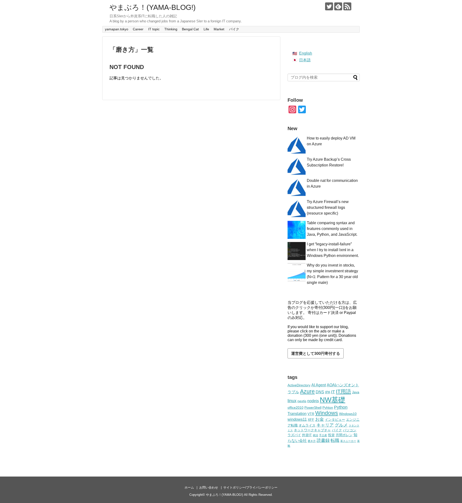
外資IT (307, 435)
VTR (311, 414)
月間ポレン (344, 435)
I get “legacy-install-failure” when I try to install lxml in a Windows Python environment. (333, 250)
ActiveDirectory (299, 385)
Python (340, 407)
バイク (234, 29)
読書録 (323, 440)
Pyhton (327, 407)
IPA (327, 392)
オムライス (307, 425)
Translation (297, 413)
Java (355, 392)
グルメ (341, 425)
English (305, 53)
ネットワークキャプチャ (312, 430)
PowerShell (312, 407)
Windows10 (348, 414)
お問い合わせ (208, 487)
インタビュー (335, 419)
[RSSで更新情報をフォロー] (347, 6)
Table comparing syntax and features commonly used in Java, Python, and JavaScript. (332, 228)
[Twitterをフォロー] (329, 6)
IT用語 (343, 391)
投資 (331, 435)
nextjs (301, 401)
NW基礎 (332, 400)
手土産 (323, 435)
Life (206, 29)
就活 (315, 435)
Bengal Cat (190, 29)
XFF (311, 419)
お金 (319, 419)
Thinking (170, 29)
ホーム (189, 487)
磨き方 (312, 440)
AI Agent (318, 385)
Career (138, 29)
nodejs (313, 401)
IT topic (154, 29)
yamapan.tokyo (116, 29)
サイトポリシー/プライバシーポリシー (250, 487)
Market (219, 29)
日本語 (305, 60)
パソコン (349, 430)
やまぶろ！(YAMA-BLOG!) (152, 7)
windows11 (297, 419)
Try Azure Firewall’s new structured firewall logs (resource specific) (328, 207)
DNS (320, 392)
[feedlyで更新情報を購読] (338, 6)
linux (292, 400)
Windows (326, 413)
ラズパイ (294, 435)
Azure (307, 391)
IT (333, 391)
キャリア (325, 425)
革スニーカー (348, 440)
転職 (335, 440)
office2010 (295, 407)
